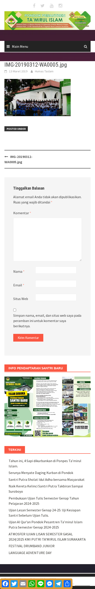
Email (18, 285)
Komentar (22, 213)
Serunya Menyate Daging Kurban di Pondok (41, 472)
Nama (19, 271)
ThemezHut (82, 583)
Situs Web (20, 298)
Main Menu (20, 46)
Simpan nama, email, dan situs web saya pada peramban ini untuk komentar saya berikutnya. (47, 320)
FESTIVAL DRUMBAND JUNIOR (32, 546)
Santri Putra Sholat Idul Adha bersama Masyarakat (47, 479)
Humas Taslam (44, 71)
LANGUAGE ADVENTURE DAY (30, 553)
